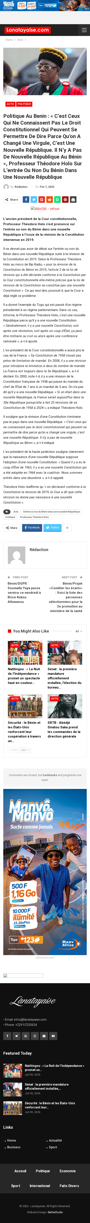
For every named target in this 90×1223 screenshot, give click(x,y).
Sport (53, 1147)
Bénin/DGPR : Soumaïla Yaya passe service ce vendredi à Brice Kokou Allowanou (24, 593)
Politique (24, 104)
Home (11, 1140)
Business (14, 1147)
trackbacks (50, 775)
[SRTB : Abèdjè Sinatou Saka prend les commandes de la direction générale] (65, 706)
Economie (68, 1171)
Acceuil (20, 1171)
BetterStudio (55, 1212)
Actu (10, 104)
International (40, 1186)
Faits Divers (69, 1186)
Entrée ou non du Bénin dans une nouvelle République (51, 512)
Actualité (55, 1140)
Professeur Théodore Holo (34, 517)
